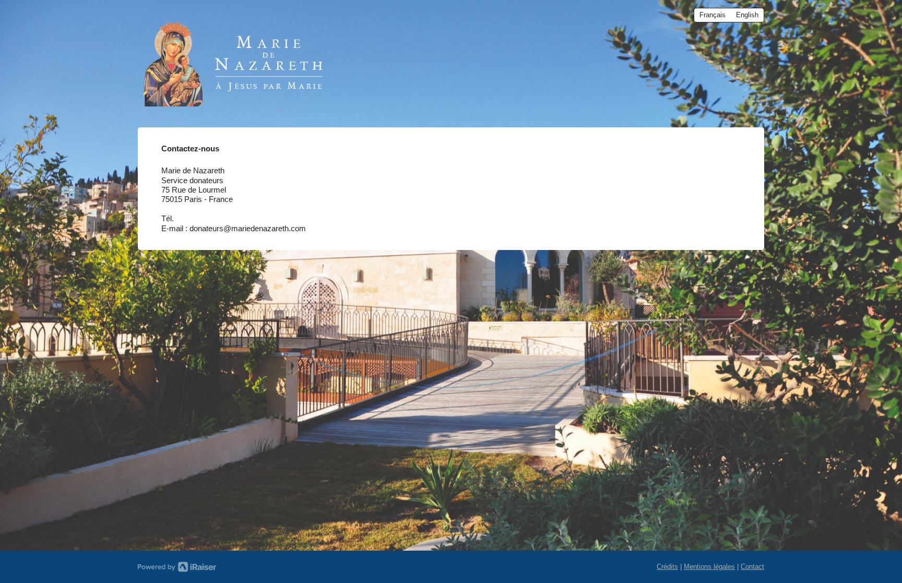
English (747, 15)
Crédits (667, 566)
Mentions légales (709, 566)
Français (712, 15)
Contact (752, 566)
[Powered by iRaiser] (177, 567)
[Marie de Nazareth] (237, 61)
